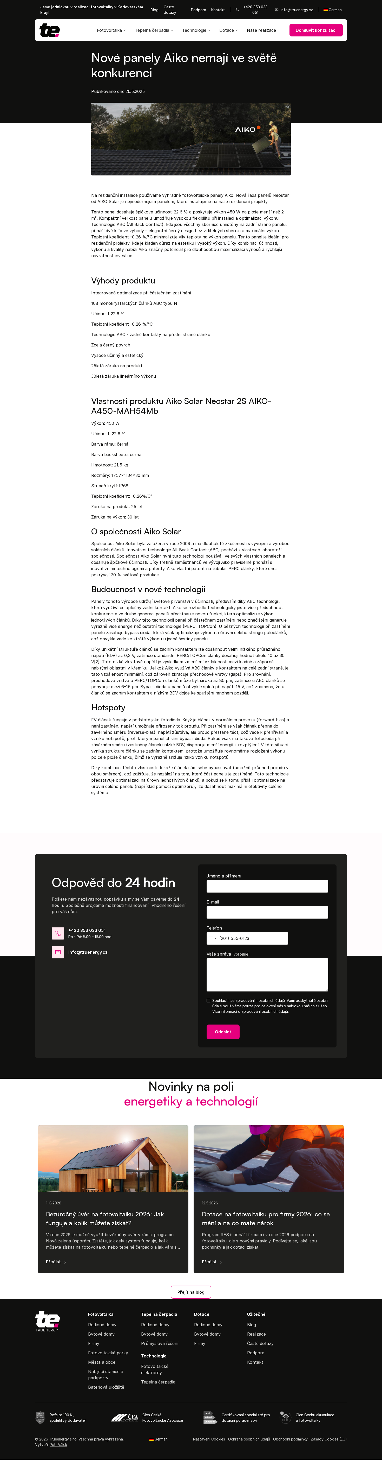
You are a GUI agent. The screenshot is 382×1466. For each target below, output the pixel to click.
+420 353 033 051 (87, 930)
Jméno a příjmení (224, 876)
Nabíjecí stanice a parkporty (105, 1374)
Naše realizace (261, 30)
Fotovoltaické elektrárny (154, 1369)
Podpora (198, 10)
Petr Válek (58, 1444)
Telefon (214, 928)
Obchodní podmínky (290, 1439)
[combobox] (212, 938)
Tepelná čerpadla (158, 1382)
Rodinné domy (102, 1324)
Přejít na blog (191, 1292)
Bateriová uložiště (106, 1387)
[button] (112, 30)
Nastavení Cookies (209, 1439)
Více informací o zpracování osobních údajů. (250, 1011)
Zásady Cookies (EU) (329, 1439)
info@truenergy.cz (88, 952)
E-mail (213, 902)
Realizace (256, 1334)
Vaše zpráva (228, 954)
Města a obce (101, 1362)
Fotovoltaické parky (108, 1352)
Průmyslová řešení (159, 1343)
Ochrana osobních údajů (249, 1439)
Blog (155, 10)
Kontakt (218, 10)
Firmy (93, 1343)
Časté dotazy (170, 10)
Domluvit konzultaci (316, 30)
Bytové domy (101, 1334)
